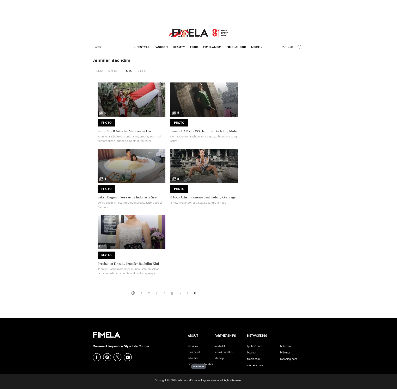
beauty (179, 47)
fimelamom (212, 47)
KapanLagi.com (288, 359)
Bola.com (285, 346)
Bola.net (251, 352)
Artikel (114, 71)
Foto (128, 71)
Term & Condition (223, 352)
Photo (106, 122)
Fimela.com (253, 359)
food (194, 47)
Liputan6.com (254, 346)
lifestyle (142, 47)
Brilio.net (285, 352)
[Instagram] (107, 357)
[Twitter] (117, 357)
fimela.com (181, 380)
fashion (161, 47)
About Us (193, 346)
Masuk (287, 47)
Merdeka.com (255, 365)
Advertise (193, 358)
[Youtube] (128, 357)
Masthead (194, 352)
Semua (98, 71)
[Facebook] (97, 357)
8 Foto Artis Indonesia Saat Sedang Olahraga (203, 197)
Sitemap (219, 358)
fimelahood (236, 47)
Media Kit (219, 346)
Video (142, 71)
